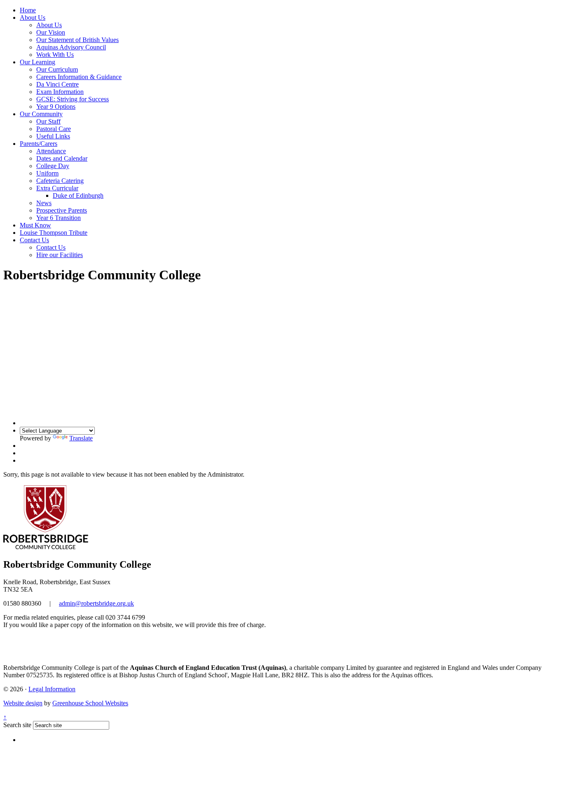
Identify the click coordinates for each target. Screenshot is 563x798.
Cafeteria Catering (60, 180)
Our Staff (48, 121)
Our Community (41, 113)
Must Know (35, 225)
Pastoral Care (53, 128)
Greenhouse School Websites (90, 703)
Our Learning (37, 62)
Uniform (47, 173)
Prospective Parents (61, 210)
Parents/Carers (38, 143)
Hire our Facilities (59, 254)
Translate (81, 438)
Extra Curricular (57, 188)
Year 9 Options (55, 106)
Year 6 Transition (58, 217)
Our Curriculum (57, 69)
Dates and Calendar (61, 158)
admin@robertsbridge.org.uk (96, 603)
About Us (32, 17)
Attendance (51, 150)
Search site (17, 724)
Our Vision (50, 32)
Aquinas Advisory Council (71, 47)
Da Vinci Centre (57, 84)
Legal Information (51, 689)
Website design (22, 703)
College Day (52, 165)
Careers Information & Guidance (79, 76)
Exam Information (60, 91)
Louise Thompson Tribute (53, 232)
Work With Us (55, 54)
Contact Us (34, 239)
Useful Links (53, 136)
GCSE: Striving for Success (72, 99)
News (44, 202)
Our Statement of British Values (77, 39)
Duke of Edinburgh (78, 195)
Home (28, 10)
